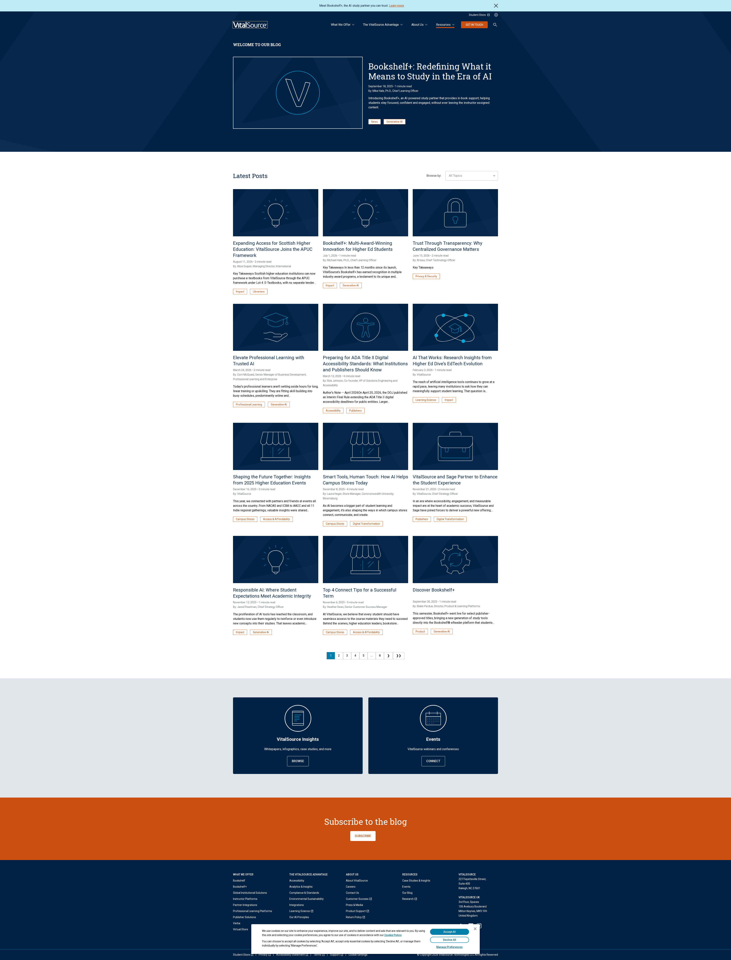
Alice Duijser (244, 266)
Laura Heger (334, 493)
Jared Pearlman (247, 606)
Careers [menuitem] (350, 886)
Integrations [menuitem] (296, 904)
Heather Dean (335, 606)
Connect (433, 761)
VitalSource (424, 374)
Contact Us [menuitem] (352, 892)
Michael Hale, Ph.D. (338, 260)
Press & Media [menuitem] (354, 904)
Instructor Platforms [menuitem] (245, 898)
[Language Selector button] (496, 15)
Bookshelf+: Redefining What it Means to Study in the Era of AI (430, 71)
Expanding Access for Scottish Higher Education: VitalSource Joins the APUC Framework (272, 249)
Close (496, 6)
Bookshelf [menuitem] (239, 880)
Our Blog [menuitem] (407, 892)
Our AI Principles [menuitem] (299, 917)
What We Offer (340, 24)
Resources (443, 24)
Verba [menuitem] (236, 923)
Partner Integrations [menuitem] (245, 904)
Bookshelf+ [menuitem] (240, 886)
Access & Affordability (276, 519)
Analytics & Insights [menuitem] (301, 886)
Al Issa (421, 260)
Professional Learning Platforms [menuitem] (252, 911)
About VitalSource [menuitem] (357, 880)
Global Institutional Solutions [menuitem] (250, 892)
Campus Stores (245, 519)
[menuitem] (306, 911)
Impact (240, 291)
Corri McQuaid (245, 374)
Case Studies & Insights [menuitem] (416, 880)
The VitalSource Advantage (381, 24)
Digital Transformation (366, 523)
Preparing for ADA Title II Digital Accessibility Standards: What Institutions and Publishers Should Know (365, 363)
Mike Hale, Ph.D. (382, 90)
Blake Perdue (425, 606)
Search (495, 25)
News (374, 121)
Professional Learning (249, 404)
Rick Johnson (335, 380)
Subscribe (363, 836)
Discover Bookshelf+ (434, 590)
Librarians (259, 291)
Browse (298, 761)
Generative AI (394, 121)
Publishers (355, 410)
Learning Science (426, 399)
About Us (417, 24)
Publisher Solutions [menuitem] (244, 917)
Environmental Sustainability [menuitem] (306, 898)
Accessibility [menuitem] (296, 880)
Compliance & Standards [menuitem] (304, 892)
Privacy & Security (426, 276)
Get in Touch (474, 24)
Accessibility (333, 410)
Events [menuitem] (406, 886)
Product (420, 631)
